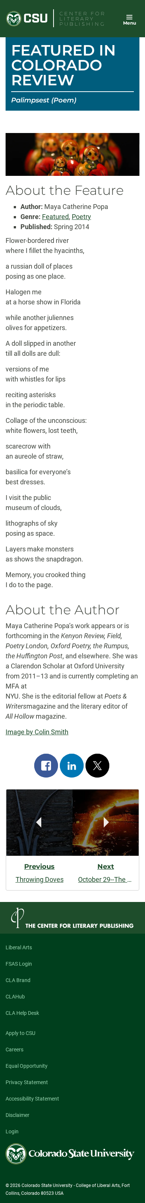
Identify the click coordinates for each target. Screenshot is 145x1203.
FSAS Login (19, 964)
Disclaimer (17, 1115)
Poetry (81, 217)
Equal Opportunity (27, 1066)
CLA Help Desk (22, 1013)
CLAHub (15, 997)
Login (12, 1131)
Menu (129, 23)
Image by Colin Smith (37, 732)
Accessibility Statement (32, 1099)
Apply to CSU (20, 1033)
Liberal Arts (19, 947)
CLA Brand (18, 980)
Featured (55, 217)
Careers (14, 1049)
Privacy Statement (27, 1082)
